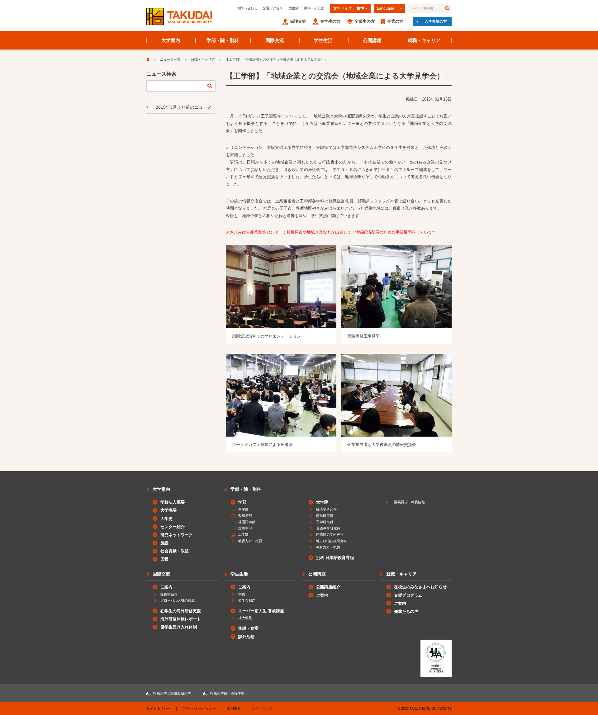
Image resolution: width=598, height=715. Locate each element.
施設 (164, 543)
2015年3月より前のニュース (184, 107)
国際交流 (274, 40)
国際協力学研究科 (330, 534)
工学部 (243, 534)
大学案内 (170, 40)
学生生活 (323, 40)
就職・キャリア (424, 40)
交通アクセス (273, 8)
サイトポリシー (158, 708)
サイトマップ (262, 708)
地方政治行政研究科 (331, 541)
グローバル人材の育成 (177, 600)
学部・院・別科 (222, 40)
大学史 (166, 518)
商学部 (243, 509)
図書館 (293, 8)
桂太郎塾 (245, 618)
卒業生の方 (364, 21)
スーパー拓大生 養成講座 (261, 610)
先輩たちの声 (406, 611)
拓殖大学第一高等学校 (227, 693)
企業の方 (395, 21)
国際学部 (245, 528)
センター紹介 (172, 526)
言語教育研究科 (328, 528)
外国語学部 (246, 522)
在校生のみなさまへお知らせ (420, 587)
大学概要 (168, 510)
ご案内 (166, 587)
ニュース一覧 (170, 59)
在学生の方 (330, 21)
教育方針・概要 (250, 541)
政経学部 (245, 516)
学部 (242, 502)
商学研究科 (324, 516)
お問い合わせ (247, 8)
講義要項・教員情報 (409, 502)
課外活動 (246, 636)
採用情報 (234, 708)
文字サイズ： (348, 8)
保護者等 (298, 21)
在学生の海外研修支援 (180, 610)
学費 (241, 594)
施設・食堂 (248, 628)
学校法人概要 (172, 502)
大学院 (322, 502)
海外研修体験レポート (180, 619)
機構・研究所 (314, 8)
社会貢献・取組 (174, 551)
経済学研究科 (326, 509)
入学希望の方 (436, 21)
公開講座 (372, 40)
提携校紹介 (169, 594)
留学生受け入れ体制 (178, 627)
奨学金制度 (246, 600)
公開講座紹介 (328, 587)
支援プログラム (408, 595)
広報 (164, 559)
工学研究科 (324, 522)
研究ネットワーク (176, 535)
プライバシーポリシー (199, 708)
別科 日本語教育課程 (335, 557)
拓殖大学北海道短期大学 (172, 693)
